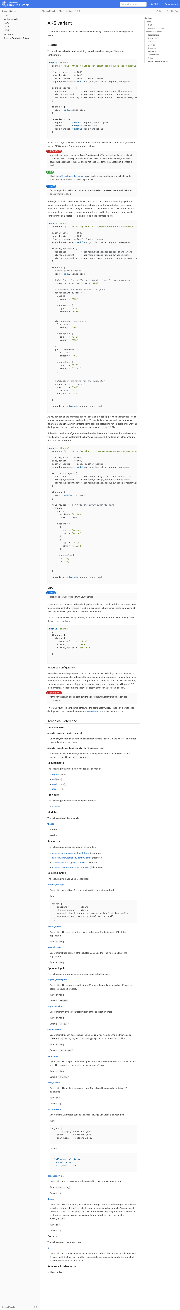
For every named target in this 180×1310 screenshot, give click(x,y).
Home (6, 15)
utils (54, 789)
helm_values (53, 1082)
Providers (151, 42)
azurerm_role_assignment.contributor (71, 853)
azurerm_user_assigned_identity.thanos (72, 857)
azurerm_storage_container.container (70, 867)
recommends (94, 711)
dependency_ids (55, 1176)
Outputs (151, 58)
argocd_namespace (57, 979)
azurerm (56, 806)
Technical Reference (154, 32)
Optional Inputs (154, 55)
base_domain (54, 947)
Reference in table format (158, 61)
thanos (50, 824)
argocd (55, 774)
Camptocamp (171, 4)
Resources (152, 48)
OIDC (150, 25)
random (56, 784)
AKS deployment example (71, 176)
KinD (7, 30)
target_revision (54, 1006)
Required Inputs (154, 51)
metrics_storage (55, 884)
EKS (7, 26)
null (54, 779)
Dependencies (153, 35)
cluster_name (54, 926)
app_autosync (54, 1109)
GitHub (156, 4)
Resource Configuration (157, 28)
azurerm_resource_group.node (67, 862)
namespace (53, 1056)
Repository (8, 34)
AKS (7, 23)
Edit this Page (173, 11)
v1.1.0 (158, 11)
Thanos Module (9, 11)
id (48, 1248)
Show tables (56, 1272)
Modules (151, 45)
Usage (148, 22)
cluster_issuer (54, 1029)
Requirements (153, 38)
